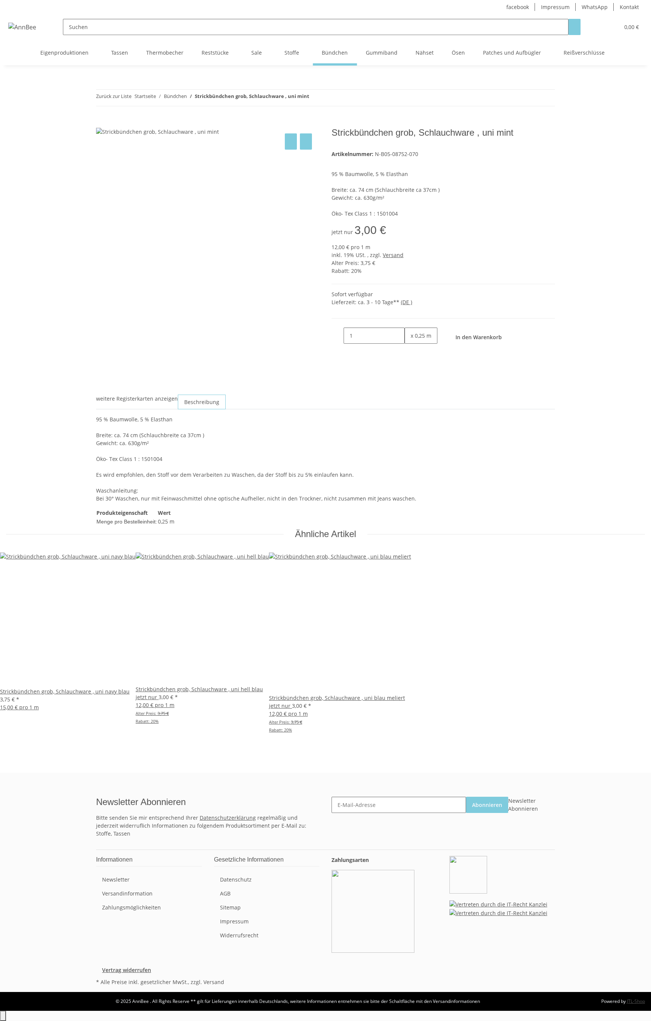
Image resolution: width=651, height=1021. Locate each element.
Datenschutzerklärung (228, 817)
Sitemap (230, 907)
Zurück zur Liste (113, 96)
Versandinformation (127, 893)
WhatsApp (595, 7)
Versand (393, 255)
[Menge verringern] (338, 336)
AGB (225, 893)
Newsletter (116, 879)
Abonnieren (487, 804)
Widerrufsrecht (239, 935)
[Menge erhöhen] (411, 352)
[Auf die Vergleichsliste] (291, 141)
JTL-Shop (636, 1001)
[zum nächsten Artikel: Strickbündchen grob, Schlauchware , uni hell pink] (329, 98)
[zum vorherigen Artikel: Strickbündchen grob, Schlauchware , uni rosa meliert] (315, 98)
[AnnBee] (22, 26)
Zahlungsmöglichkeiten (131, 907)
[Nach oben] (3, 1016)
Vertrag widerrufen (126, 970)
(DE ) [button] (406, 302)
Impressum (555, 7)
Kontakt (629, 7)
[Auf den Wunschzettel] (306, 141)
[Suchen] (574, 27)
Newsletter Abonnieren (523, 804)
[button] (599, 27)
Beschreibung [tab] (201, 402)
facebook (517, 7)
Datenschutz (236, 879)
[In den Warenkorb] (102, 123)
